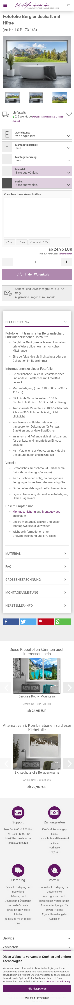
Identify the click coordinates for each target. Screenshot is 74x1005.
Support (18, 822)
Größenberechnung (23, 579)
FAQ (8, 566)
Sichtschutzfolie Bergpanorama (37, 772)
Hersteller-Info (19, 605)
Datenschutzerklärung (58, 981)
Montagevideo (51, 511)
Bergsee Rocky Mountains (37, 696)
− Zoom (22, 242)
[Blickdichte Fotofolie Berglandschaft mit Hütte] (37, 62)
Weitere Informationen (37, 997)
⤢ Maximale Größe (39, 242)
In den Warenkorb (37, 274)
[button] (7, 262)
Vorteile (54, 880)
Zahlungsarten (54, 822)
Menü (5, 5)
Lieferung (18, 880)
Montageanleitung (24, 511)
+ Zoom (9, 242)
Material (13, 553)
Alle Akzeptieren (37, 988)
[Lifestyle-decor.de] (37, 5)
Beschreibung (17, 322)
